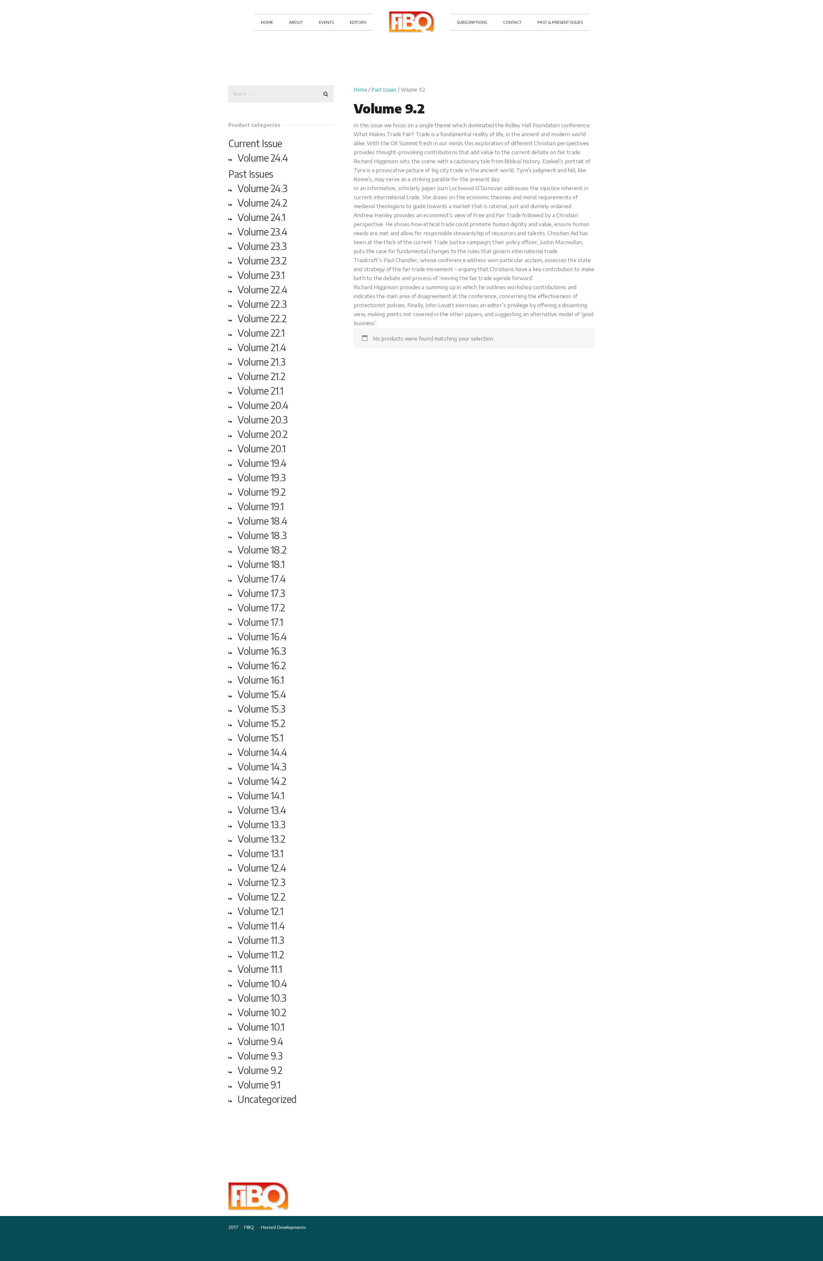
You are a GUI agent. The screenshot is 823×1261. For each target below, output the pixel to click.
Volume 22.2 (262, 318)
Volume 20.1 (262, 448)
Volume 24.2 (262, 203)
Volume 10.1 (261, 1027)
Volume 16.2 (262, 665)
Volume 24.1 (261, 217)
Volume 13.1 (261, 853)
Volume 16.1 (261, 680)
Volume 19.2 (262, 492)
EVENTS (326, 22)
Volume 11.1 (260, 969)
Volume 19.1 (261, 506)
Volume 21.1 (261, 391)
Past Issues (383, 89)
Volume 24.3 (262, 188)
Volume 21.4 (262, 347)
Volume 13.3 (261, 824)
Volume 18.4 (262, 521)
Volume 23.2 (262, 260)
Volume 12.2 (261, 897)
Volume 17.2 (261, 607)
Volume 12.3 (261, 882)
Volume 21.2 (261, 376)
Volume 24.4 (263, 158)
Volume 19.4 (262, 463)
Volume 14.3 (262, 766)
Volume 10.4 (262, 983)
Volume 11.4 (261, 925)
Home (360, 89)
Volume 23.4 (262, 232)
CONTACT (512, 22)
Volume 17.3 (261, 593)
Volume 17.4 (262, 579)
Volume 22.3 (262, 304)
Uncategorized (267, 1099)
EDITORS (358, 22)
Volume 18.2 (262, 550)
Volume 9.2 (260, 1070)
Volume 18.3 (262, 535)
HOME (267, 22)
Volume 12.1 (261, 911)
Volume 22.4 (262, 289)
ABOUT (296, 22)
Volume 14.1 (261, 795)
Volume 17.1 (260, 622)
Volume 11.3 (261, 940)
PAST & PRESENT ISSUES (560, 22)
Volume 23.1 (261, 275)
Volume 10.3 (262, 998)
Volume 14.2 (262, 781)
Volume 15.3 (261, 709)
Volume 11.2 (261, 954)
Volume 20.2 (263, 434)
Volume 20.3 (263, 419)
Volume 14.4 (262, 752)
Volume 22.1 (261, 333)
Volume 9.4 (260, 1041)
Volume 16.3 (262, 651)
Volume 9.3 (260, 1056)
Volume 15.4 (262, 694)
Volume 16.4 (262, 636)
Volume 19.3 (262, 477)
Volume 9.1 (259, 1085)
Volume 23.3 (262, 246)
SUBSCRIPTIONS (472, 22)
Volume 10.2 (262, 1012)
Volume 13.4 (262, 810)
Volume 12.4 (262, 868)
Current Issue (255, 143)
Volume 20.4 (263, 405)
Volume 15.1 (261, 738)
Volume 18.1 (261, 564)
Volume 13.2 (261, 839)
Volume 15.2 (261, 723)
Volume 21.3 (261, 362)
